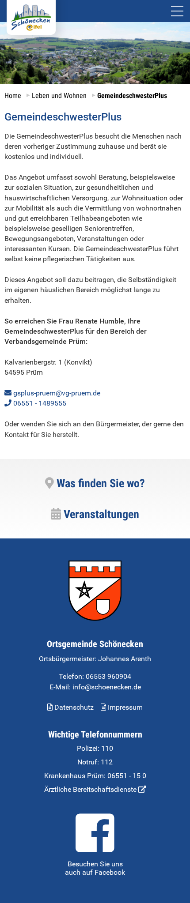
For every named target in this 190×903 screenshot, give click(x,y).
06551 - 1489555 (39, 403)
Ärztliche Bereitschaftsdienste (91, 789)
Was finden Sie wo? (99, 483)
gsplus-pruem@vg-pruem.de (56, 393)
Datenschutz (73, 707)
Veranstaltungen (100, 514)
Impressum (124, 707)
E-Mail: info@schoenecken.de (95, 687)
